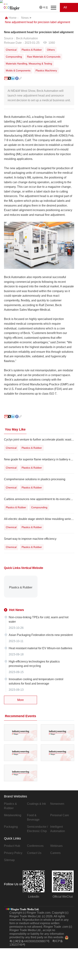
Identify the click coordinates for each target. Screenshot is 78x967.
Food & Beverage (33, 817)
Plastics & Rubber (10, 806)
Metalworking (12, 815)
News (25, 17)
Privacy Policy (13, 852)
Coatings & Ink (36, 803)
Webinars (56, 845)
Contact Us (34, 852)
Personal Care (59, 815)
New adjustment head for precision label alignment (37, 22)
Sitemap (9, 860)
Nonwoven (57, 803)
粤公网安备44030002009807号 (29, 941)
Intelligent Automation (57, 829)
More (20, 699)
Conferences (35, 845)
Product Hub (12, 845)
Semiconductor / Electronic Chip (37, 829)
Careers (55, 852)
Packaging (11, 826)
